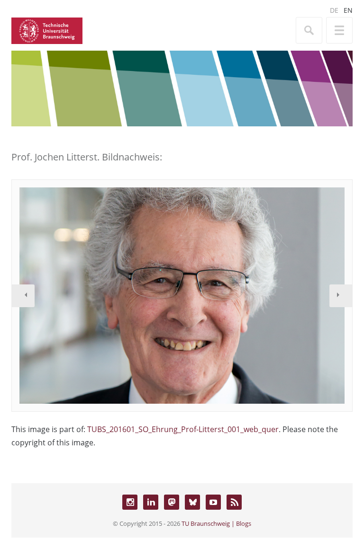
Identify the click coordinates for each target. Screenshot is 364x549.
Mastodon (171, 502)
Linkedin (150, 502)
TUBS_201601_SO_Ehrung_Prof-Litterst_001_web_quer (183, 429)
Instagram (129, 502)
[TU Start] (46, 30)
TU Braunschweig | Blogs (216, 523)
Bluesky (192, 502)
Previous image (23, 295)
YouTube (213, 502)
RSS (234, 502)
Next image (340, 295)
